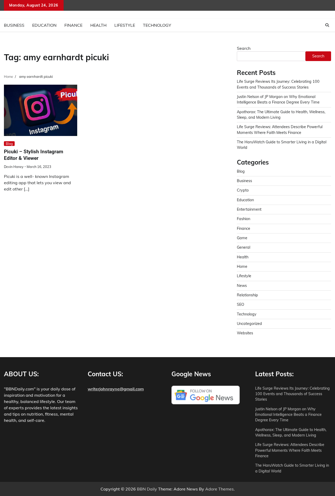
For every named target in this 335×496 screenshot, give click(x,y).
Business (14, 25)
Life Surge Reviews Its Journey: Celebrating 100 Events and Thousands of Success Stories (292, 394)
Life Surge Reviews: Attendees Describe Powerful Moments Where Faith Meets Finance (289, 450)
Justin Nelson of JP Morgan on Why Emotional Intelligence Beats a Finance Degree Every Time (288, 415)
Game (242, 238)
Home (242, 266)
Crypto (243, 190)
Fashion (243, 218)
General (243, 247)
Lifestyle (124, 25)
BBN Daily (147, 489)
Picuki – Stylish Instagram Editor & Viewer (33, 155)
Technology (157, 25)
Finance (73, 25)
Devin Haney (14, 167)
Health (98, 25)
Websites (245, 333)
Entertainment (249, 209)
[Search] (327, 25)
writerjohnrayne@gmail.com (116, 388)
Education (44, 25)
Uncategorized (249, 323)
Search (243, 48)
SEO (240, 304)
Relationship (247, 295)
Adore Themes (219, 489)
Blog (9, 143)
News (242, 285)
